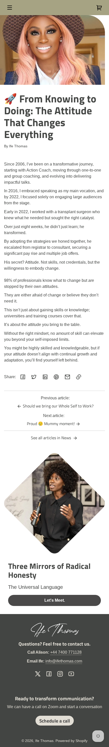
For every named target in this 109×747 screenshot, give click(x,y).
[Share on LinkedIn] (45, 376)
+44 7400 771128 (66, 652)
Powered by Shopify (71, 741)
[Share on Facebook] (22, 376)
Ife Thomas (44, 741)
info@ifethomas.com (63, 661)
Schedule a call (54, 720)
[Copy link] (78, 376)
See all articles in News (51, 438)
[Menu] (9, 7)
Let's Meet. (54, 600)
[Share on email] (67, 376)
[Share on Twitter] (34, 376)
